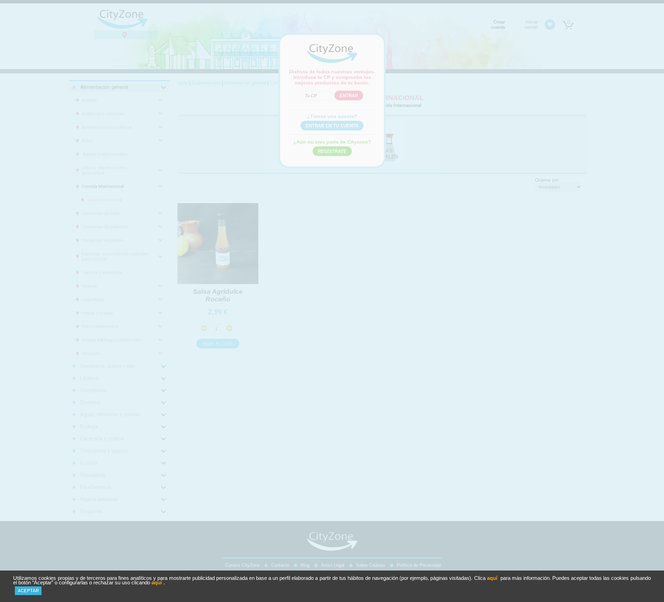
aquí (492, 578)
